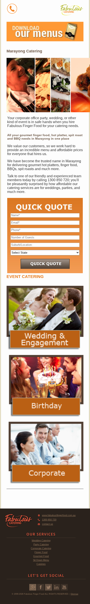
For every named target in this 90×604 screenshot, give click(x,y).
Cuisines (41, 564)
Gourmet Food (41, 556)
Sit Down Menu (41, 560)
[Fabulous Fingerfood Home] (71, 9)
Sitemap (74, 594)
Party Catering (41, 544)
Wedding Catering (41, 540)
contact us (47, 524)
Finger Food (41, 552)
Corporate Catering (41, 548)
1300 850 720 (49, 519)
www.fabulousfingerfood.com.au (59, 515)
